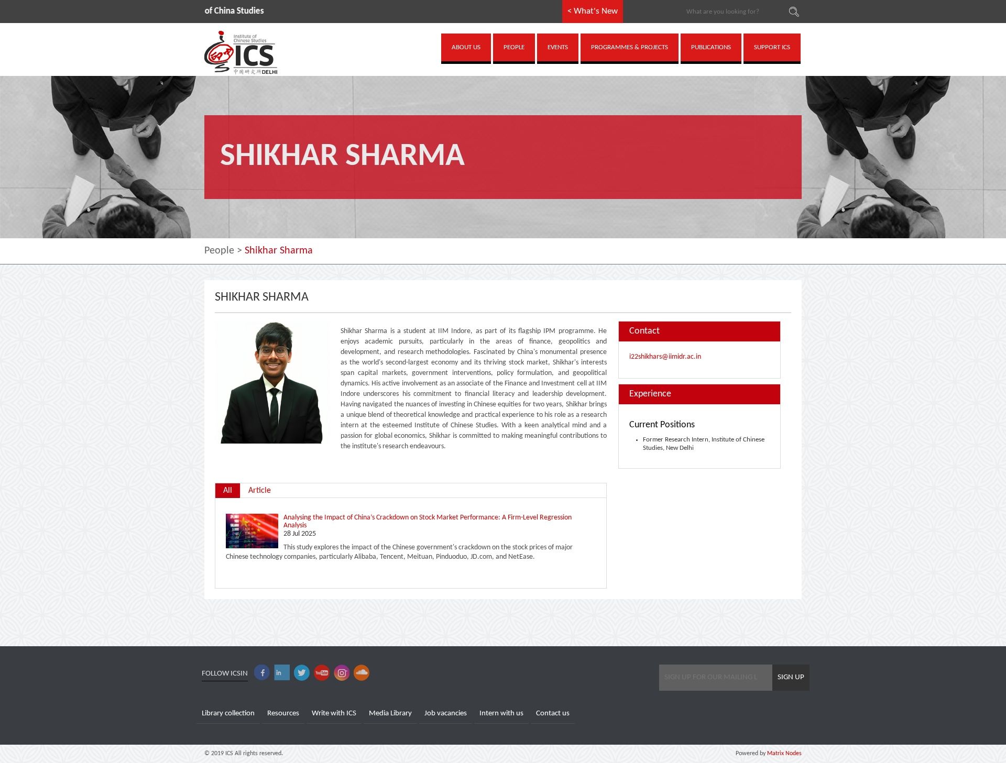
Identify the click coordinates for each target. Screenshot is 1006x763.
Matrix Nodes (784, 753)
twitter (302, 673)
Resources (283, 713)
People (219, 251)
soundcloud (361, 673)
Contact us (553, 713)
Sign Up (791, 677)
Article (259, 490)
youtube (322, 673)
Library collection (228, 713)
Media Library (390, 713)
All (227, 490)
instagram (341, 673)
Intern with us (501, 713)
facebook (262, 673)
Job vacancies (445, 713)
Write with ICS (334, 713)
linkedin (282, 673)
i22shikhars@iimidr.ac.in (665, 357)
